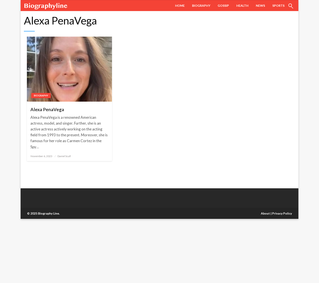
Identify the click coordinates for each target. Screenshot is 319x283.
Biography (201, 5)
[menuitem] (179, 5)
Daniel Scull (64, 156)
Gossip (223, 5)
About (265, 213)
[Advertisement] (130, 251)
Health (242, 5)
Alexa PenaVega (47, 109)
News (260, 5)
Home (180, 5)
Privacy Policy (282, 213)
